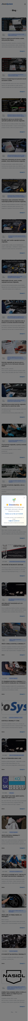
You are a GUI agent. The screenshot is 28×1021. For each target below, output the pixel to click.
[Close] (24, 498)
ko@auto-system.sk (14, 520)
